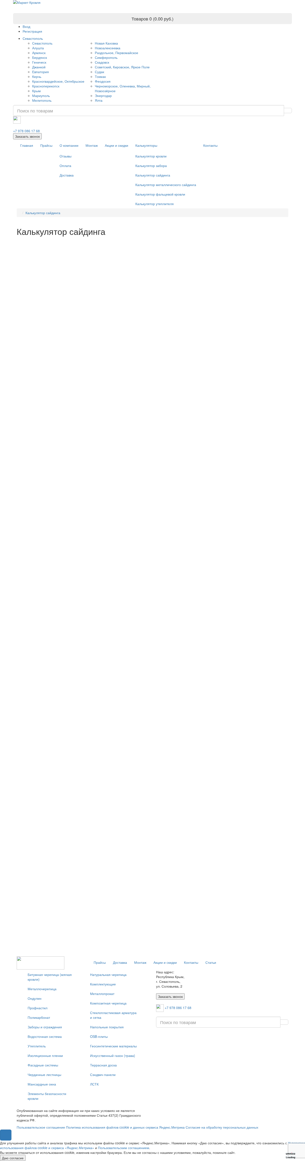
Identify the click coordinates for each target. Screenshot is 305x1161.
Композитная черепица (108, 1003)
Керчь (36, 76)
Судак (99, 71)
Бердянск (39, 57)
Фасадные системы (43, 1065)
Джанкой (39, 67)
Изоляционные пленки (45, 1055)
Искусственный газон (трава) (112, 1055)
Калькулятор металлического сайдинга (165, 184)
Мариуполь (41, 95)
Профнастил (37, 1007)
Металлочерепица (42, 988)
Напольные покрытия (107, 1027)
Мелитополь (41, 100)
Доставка (67, 175)
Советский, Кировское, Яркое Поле (122, 67)
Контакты (210, 145)
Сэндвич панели (103, 1074)
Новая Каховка (106, 43)
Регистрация (32, 31)
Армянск (39, 52)
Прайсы (46, 145)
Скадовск (102, 62)
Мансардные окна (42, 1084)
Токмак (100, 76)
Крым (36, 90)
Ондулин (34, 998)
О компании (69, 145)
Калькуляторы (146, 145)
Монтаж (92, 145)
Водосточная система (45, 1036)
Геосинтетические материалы (113, 1046)
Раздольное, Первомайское (116, 52)
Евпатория (40, 71)
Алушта (38, 47)
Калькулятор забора (151, 165)
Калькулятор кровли (151, 156)
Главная (26, 145)
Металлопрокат (102, 993)
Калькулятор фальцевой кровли (160, 194)
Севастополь (33, 38)
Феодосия (103, 81)
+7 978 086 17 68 (26, 130)
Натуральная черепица (108, 974)
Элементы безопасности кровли (47, 1096)
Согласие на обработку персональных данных (222, 1127)
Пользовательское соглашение (41, 1127)
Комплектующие (103, 984)
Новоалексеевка (107, 47)
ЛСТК (94, 1084)
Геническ (39, 62)
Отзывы (65, 156)
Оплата (65, 165)
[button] (5, 1135)
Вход (26, 26)
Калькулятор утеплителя (154, 203)
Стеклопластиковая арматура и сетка (113, 1015)
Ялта (98, 100)
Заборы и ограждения (45, 1027)
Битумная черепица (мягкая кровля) (50, 977)
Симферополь (106, 57)
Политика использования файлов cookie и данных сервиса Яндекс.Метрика (125, 1127)
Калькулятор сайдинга (152, 175)
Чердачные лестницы (44, 1074)
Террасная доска (103, 1065)
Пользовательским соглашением (123, 1147)
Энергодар (103, 95)
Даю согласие (13, 1158)
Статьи (210, 962)
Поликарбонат (39, 1017)
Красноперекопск (45, 86)
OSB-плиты (99, 1036)
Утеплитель (37, 1046)
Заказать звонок (27, 136)
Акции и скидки (116, 145)
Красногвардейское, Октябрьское (58, 81)
